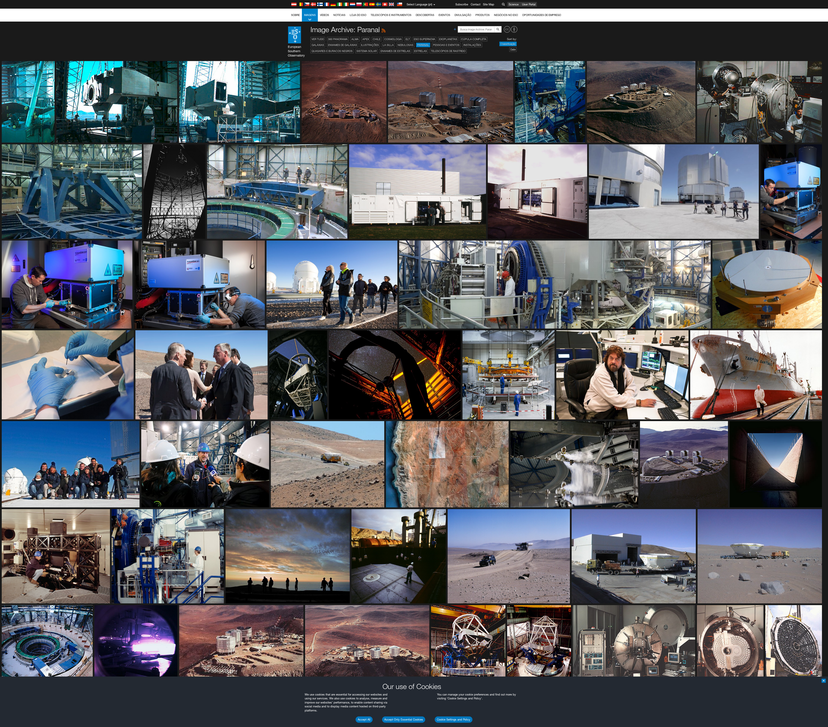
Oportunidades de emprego (541, 15)
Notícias (339, 15)
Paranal (423, 45)
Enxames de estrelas (395, 51)
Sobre (295, 15)
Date (513, 49)
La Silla (388, 45)
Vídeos (324, 15)
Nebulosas (405, 45)
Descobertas (425, 15)
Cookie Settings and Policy (453, 719)
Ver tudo (318, 39)
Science (514, 4)
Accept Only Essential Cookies (403, 719)
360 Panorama (338, 39)
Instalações (472, 45)
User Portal (529, 4)
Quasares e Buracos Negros (332, 51)
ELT (408, 39)
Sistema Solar (366, 51)
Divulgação (463, 15)
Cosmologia (393, 39)
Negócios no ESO (506, 15)
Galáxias (318, 45)
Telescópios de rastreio (448, 51)
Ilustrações (370, 45)
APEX (365, 39)
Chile (376, 39)
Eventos (444, 15)
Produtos (482, 15)
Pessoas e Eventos (446, 45)
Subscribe (461, 4)
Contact (475, 4)
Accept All (364, 719)
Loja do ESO (358, 15)
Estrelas (420, 51)
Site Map (488, 4)
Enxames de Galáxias (342, 45)
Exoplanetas (448, 39)
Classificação (508, 44)
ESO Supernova (424, 39)
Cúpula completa (473, 39)
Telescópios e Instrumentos (391, 15)
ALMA (355, 39)
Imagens (310, 15)
